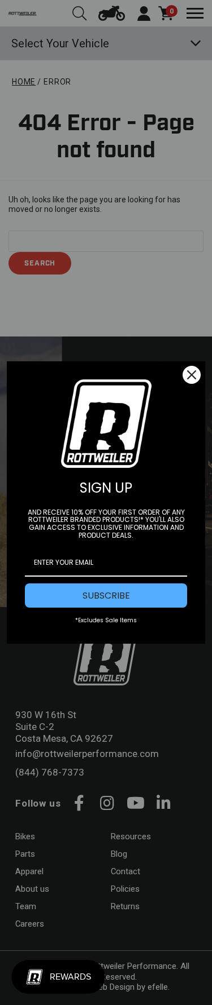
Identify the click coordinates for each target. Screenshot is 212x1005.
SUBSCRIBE (106, 595)
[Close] (191, 374)
